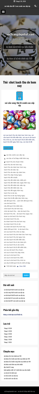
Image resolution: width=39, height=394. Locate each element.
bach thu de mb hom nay (13, 164)
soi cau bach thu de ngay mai (14, 237)
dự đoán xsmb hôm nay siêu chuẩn (13, 364)
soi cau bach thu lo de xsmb (14, 245)
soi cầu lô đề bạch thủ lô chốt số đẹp (17, 263)
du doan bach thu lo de (12, 224)
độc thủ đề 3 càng (9, 367)
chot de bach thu (10, 211)
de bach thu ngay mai (24, 214)
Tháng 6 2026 (8, 328)
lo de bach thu (23, 229)
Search (26, 275)
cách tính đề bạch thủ (24, 201)
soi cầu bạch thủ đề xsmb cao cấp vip (14, 295)
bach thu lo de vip (10, 193)
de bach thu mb (9, 214)
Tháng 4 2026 (8, 334)
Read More (8, 148)
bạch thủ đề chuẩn (10, 177)
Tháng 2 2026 (8, 339)
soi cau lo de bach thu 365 (13, 258)
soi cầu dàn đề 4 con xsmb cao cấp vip (14, 301)
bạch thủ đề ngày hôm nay (13, 190)
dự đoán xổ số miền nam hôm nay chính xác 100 (17, 359)
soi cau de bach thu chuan (13, 250)
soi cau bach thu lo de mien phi (15, 242)
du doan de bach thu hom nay (14, 227)
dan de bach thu (23, 211)
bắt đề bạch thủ (9, 201)
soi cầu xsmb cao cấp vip (15, 155)
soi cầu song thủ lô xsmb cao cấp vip (19, 104)
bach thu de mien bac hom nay (15, 167)
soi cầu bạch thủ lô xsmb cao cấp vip (14, 289)
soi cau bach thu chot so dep (14, 232)
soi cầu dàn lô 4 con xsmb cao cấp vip (17, 4)
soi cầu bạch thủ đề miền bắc (14, 239)
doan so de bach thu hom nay (14, 216)
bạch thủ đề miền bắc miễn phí (15, 180)
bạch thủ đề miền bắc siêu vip (14, 185)
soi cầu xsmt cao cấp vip (11, 378)
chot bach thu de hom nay (13, 208)
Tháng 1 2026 (8, 342)
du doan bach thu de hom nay (14, 221)
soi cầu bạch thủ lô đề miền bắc (15, 247)
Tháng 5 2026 (8, 331)
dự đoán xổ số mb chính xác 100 (12, 356)
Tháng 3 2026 (8, 336)
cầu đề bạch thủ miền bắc (13, 206)
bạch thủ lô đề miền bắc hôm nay (16, 198)
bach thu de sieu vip (11, 170)
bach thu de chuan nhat (14, 162)
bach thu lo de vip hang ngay (14, 195)
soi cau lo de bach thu (12, 255)
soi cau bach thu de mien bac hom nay (17, 234)
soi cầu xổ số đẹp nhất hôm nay (17, 158)
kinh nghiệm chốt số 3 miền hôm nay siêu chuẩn (17, 370)
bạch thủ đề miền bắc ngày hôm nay (17, 183)
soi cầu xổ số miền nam (10, 373)
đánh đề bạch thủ (10, 229)
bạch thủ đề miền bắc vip (13, 188)
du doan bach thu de (11, 219)
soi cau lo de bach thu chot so (14, 260)
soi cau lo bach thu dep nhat (14, 252)
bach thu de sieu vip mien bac (14, 172)
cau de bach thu (10, 203)
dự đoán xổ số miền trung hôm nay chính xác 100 (17, 361)
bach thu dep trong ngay (13, 175)
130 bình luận (11, 266)
